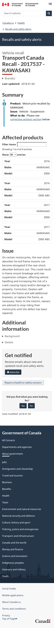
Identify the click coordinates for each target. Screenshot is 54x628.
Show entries (13, 154)
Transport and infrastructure (18, 536)
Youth (5, 576)
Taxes (5, 502)
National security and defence (18, 515)
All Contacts (8, 440)
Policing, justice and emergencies (20, 529)
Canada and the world (14, 542)
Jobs (4, 462)
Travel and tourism (12, 475)
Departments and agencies (17, 447)
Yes (23, 405)
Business (7, 482)
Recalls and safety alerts (18, 29)
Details (9, 342)
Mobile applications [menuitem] (12, 595)
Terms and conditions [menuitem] (14, 608)
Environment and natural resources (21, 509)
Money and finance (12, 549)
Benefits (6, 489)
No (31, 405)
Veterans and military (13, 569)
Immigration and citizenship (17, 468)
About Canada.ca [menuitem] (11, 602)
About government (12, 453)
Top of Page (8, 618)
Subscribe (14, 372)
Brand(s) (10, 78)
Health (21, 23)
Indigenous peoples (13, 562)
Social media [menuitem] (9, 588)
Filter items (9, 144)
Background (12, 336)
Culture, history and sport (16, 522)
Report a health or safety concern (23, 382)
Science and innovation (14, 556)
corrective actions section (26, 119)
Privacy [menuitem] (6, 615)
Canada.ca (8, 23)
